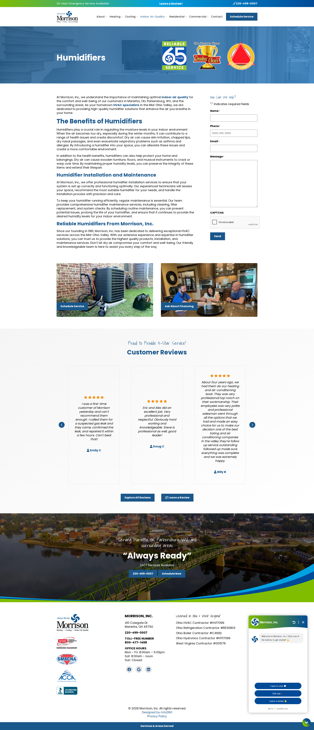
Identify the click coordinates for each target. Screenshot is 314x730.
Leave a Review (179, 497)
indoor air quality (175, 97)
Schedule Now (171, 574)
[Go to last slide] (62, 425)
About (100, 16)
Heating (115, 16)
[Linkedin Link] (148, 669)
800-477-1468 (136, 642)
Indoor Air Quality (152, 16)
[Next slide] (252, 425)
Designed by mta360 (157, 712)
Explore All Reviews (138, 497)
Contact (217, 16)
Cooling (130, 16)
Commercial (198, 16)
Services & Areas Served (157, 726)
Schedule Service (241, 16)
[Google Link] (138, 669)
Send (217, 236)
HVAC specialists (126, 105)
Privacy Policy (157, 716)
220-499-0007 (247, 3)
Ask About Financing (179, 306)
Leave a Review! (171, 3)
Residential (177, 16)
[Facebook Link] (129, 669)
